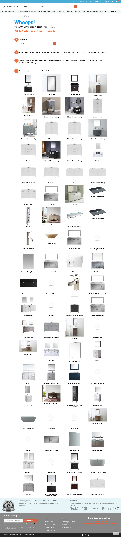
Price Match (49, 522)
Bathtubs (33, 11)
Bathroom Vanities (23, 11)
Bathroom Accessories (65, 11)
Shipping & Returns (96, 1)
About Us (75, 1)
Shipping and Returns (69, 522)
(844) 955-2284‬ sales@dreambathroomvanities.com (102, 11)
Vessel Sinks (42, 11)
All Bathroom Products (9, 11)
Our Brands (77, 11)
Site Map (65, 524)
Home (16, 16)
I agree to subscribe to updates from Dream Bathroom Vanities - (20, 524)
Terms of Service (50, 530)
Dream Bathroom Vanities (15, 535)
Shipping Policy (50, 524)
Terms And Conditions (52, 527)
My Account (109, 1)
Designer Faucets (52, 11)
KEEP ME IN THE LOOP (30, 521)
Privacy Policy (66, 527)
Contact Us (83, 1)
